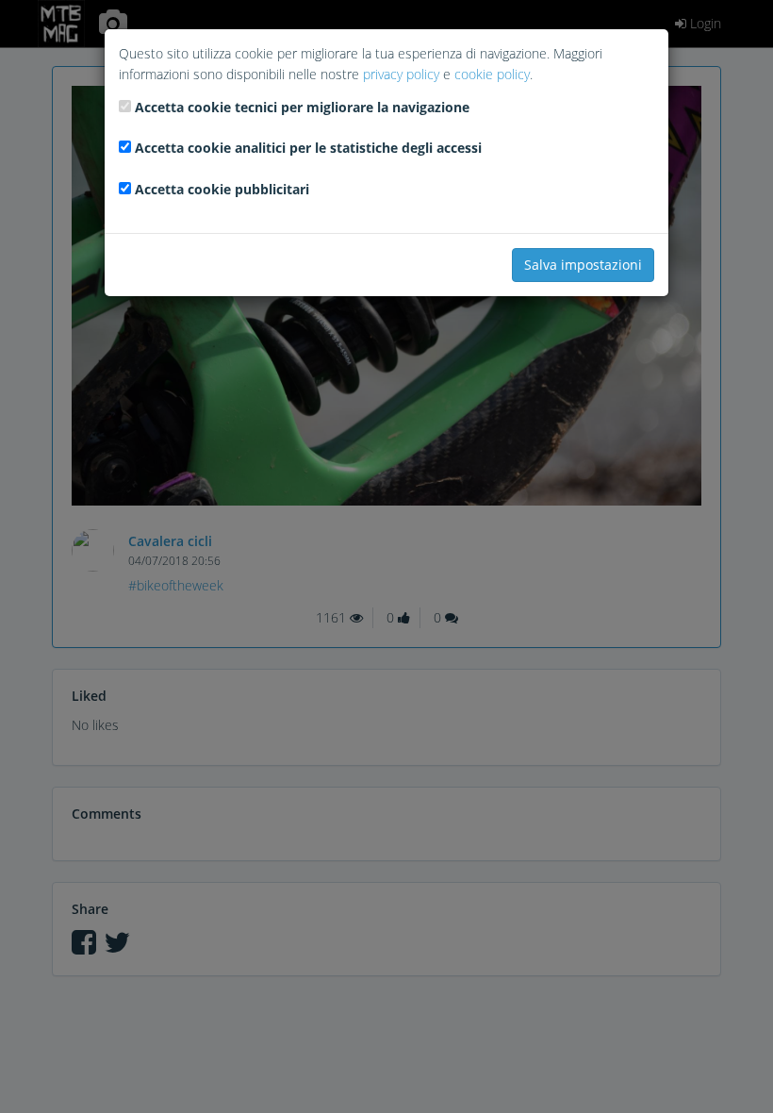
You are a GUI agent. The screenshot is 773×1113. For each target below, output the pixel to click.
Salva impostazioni (583, 265)
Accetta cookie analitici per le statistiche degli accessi (308, 148)
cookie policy (492, 74)
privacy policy (401, 74)
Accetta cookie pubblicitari (222, 189)
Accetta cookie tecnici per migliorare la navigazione (302, 107)
